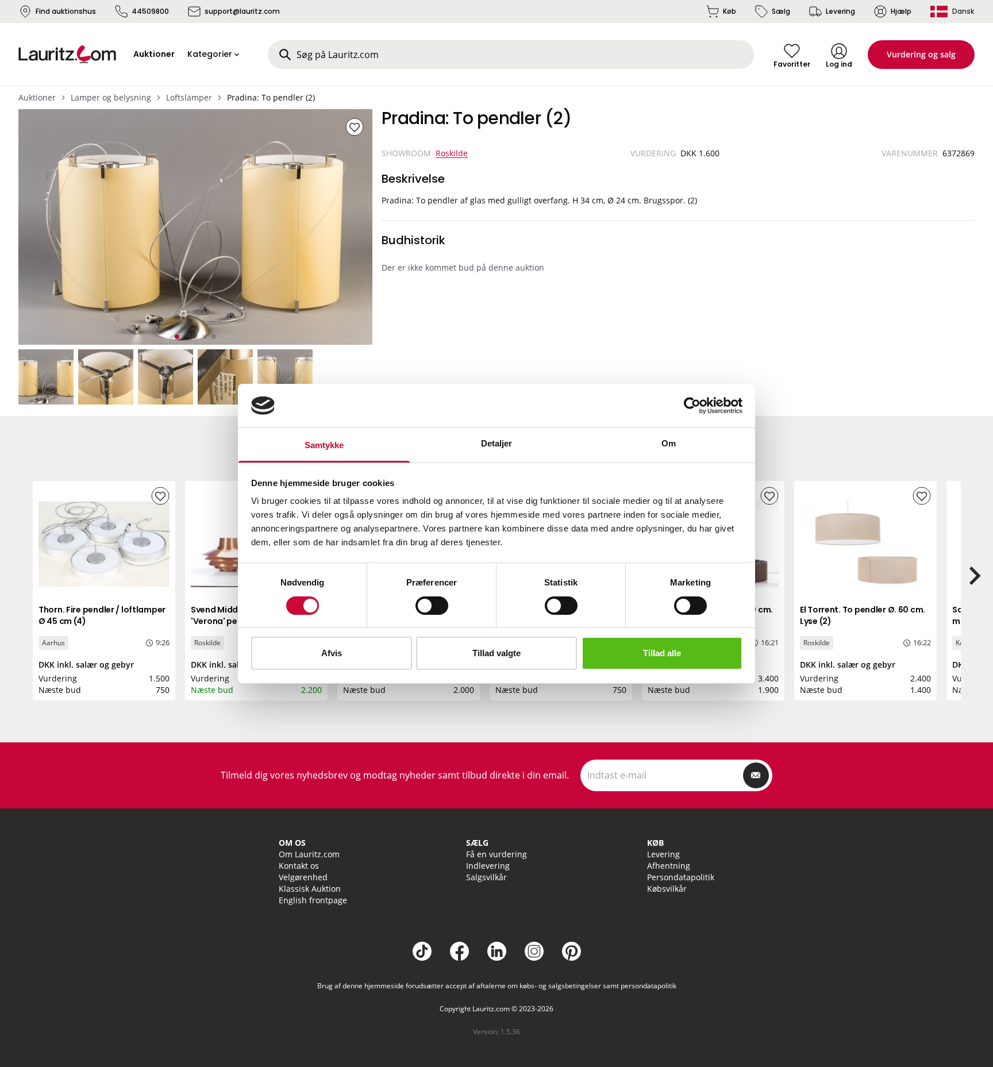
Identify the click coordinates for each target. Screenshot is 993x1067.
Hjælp (901, 11)
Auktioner (37, 97)
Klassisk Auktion (310, 888)
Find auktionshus (66, 11)
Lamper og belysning (111, 97)
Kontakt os (299, 865)
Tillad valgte (496, 653)
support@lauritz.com (242, 11)
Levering (840, 11)
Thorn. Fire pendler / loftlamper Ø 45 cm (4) (102, 615)
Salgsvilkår (486, 877)
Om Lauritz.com (309, 854)
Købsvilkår (667, 888)
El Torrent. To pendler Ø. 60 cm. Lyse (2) (862, 615)
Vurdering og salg (921, 54)
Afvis (331, 653)
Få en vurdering (496, 854)
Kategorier (209, 54)
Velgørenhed (303, 877)
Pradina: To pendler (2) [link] (271, 97)
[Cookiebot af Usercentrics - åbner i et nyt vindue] (692, 405)
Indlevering (488, 865)
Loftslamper (189, 97)
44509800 (150, 11)
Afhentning (668, 865)
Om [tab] (668, 443)
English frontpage (313, 900)
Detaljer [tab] (497, 443)
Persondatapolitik (680, 877)
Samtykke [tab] (324, 445)
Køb (729, 11)
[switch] (431, 605)
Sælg (781, 11)
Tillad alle (662, 653)
